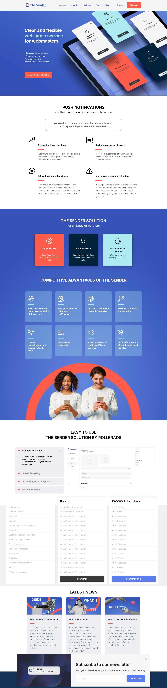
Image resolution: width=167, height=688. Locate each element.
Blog (98, 5)
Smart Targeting (31, 473)
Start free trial (133, 578)
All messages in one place (36, 481)
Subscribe (136, 678)
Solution (75, 5)
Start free (82, 578)
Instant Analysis (31, 489)
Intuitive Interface (32, 450)
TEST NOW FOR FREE (38, 75)
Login (120, 5)
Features (61, 5)
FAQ (107, 5)
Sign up (134, 5)
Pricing (87, 5)
